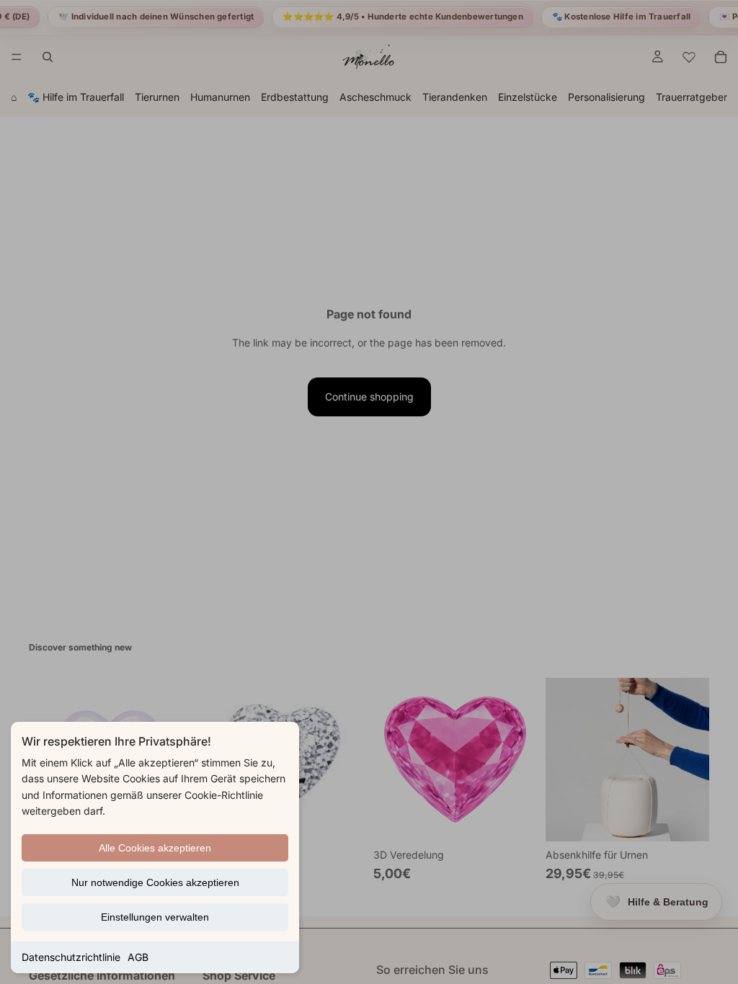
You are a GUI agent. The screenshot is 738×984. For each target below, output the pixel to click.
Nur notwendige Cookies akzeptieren (155, 882)
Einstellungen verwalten (155, 917)
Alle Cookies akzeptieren (155, 848)
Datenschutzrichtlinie (71, 957)
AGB (138, 957)
